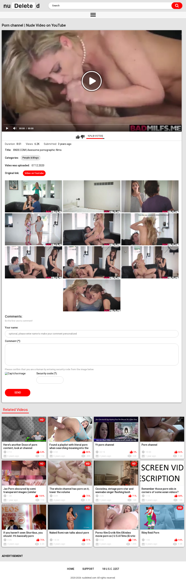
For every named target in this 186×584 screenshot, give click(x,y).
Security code (44, 373)
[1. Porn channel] (33, 196)
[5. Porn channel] (91, 229)
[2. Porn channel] (91, 196)
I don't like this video (82, 137)
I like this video (78, 137)
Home (70, 568)
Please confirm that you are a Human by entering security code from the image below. (49, 369)
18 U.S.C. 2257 (110, 568)
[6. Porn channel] (150, 229)
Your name (11, 327)
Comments (13, 316)
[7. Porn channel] (33, 262)
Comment (11, 341)
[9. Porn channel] (150, 262)
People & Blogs (31, 158)
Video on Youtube (34, 173)
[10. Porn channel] (91, 295)
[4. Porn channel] (33, 229)
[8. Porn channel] (91, 262)
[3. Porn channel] (150, 196)
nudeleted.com (89, 578)
